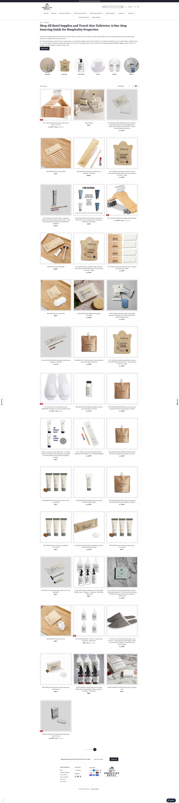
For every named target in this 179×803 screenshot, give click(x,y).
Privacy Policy (63, 774)
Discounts (53, 13)
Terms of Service (64, 777)
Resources (131, 13)
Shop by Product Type (80, 13)
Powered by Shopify (95, 789)
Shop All (46, 13)
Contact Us (121, 13)
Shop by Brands (110, 13)
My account (63, 781)
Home (41, 22)
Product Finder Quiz (84, 17)
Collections (46, 22)
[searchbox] (113, 6)
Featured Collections (64, 13)
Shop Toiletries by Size (96, 13)
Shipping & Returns (65, 772)
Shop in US (63, 779)
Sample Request (96, 17)
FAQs (61, 770)
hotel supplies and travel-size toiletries (88, 41)
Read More (44, 48)
